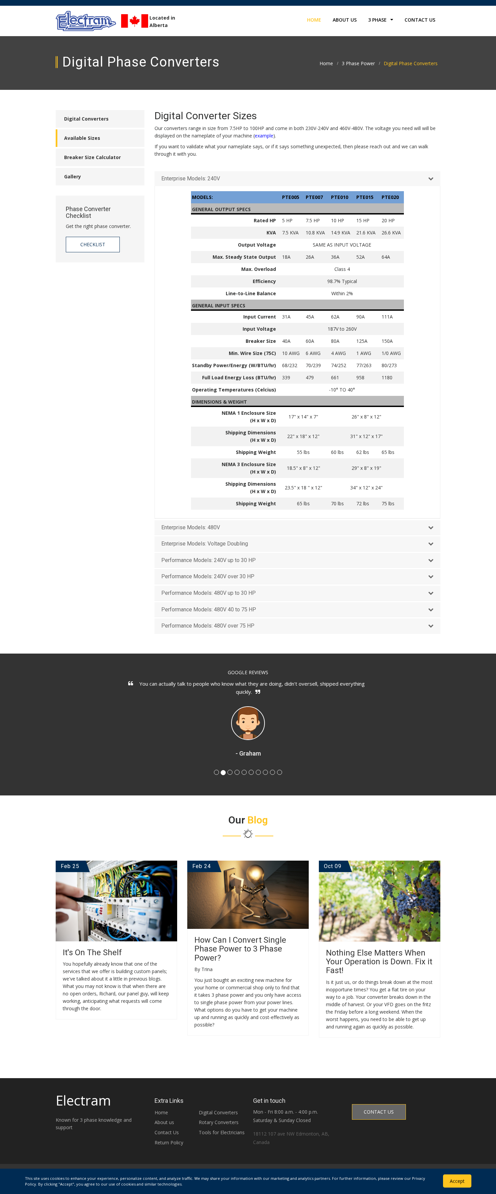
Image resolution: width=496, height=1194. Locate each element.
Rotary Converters (219, 1122)
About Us (345, 20)
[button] (297, 179)
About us (164, 1122)
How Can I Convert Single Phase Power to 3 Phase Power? (240, 949)
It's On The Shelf (92, 952)
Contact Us (420, 20)
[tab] (298, 178)
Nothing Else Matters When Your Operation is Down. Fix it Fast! (379, 961)
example (264, 135)
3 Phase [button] (378, 20)
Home (314, 20)
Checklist (92, 244)
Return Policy (169, 1142)
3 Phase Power (358, 63)
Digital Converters (218, 1112)
